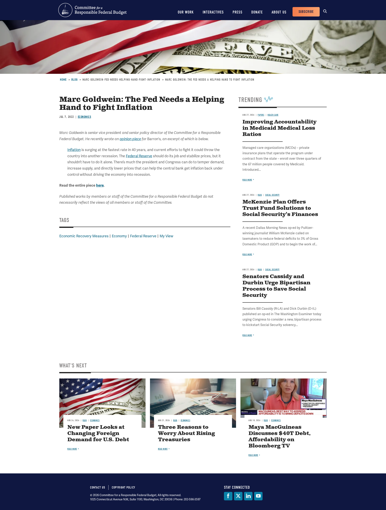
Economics (84, 117)
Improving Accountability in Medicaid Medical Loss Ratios (279, 128)
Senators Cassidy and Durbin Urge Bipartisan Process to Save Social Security (276, 286)
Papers (261, 115)
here (100, 185)
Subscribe (306, 12)
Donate (257, 12)
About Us (279, 12)
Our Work (186, 12)
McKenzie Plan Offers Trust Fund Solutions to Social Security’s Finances (280, 208)
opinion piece (130, 139)
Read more (247, 180)
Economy (119, 236)
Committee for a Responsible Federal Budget (92, 10)
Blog (74, 79)
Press (237, 12)
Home (63, 79)
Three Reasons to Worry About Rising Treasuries (186, 433)
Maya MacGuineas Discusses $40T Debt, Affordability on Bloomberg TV (279, 436)
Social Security (272, 195)
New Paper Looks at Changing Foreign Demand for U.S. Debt (98, 433)
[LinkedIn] (248, 496)
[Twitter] (238, 496)
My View (166, 236)
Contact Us (97, 487)
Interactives (213, 12)
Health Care (273, 115)
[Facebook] (228, 496)
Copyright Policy (123, 487)
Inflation (74, 149)
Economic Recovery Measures (84, 236)
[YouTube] (258, 496)
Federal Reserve (139, 156)
